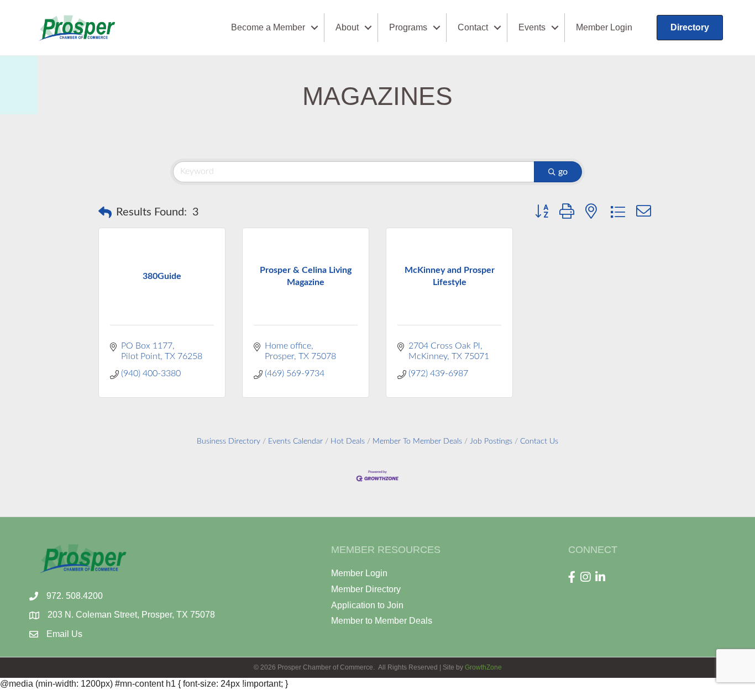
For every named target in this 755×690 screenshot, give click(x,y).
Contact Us (539, 441)
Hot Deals (348, 441)
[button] (105, 212)
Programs (408, 27)
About (347, 27)
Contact (473, 27)
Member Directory (366, 589)
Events (532, 27)
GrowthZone (483, 667)
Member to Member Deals (381, 620)
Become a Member (268, 27)
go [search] (563, 171)
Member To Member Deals (417, 441)
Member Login (604, 27)
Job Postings (491, 441)
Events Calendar (295, 441)
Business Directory (228, 441)
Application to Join (367, 605)
